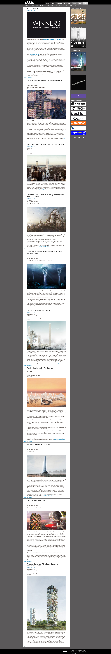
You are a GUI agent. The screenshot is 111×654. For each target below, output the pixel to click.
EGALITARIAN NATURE (34, 54)
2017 (63, 5)
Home (47, 3)
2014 (75, 5)
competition (67, 3)
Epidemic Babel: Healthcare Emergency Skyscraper (44, 80)
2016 (67, 5)
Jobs (85, 3)
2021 (48, 5)
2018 (59, 5)
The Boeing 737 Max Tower (36, 500)
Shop (80, 3)
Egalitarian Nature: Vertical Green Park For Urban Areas (46, 144)
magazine (59, 3)
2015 (71, 5)
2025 (33, 5)
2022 (44, 5)
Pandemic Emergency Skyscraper (38, 311)
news (53, 3)
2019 (56, 5)
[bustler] (79, 113)
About (74, 3)
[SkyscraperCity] (79, 128)
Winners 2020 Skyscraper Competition (40, 9)
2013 (78, 5)
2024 (37, 5)
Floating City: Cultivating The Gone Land (40, 368)
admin (29, 10)
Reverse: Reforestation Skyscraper (39, 444)
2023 (40, 5)
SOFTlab (76, 653)
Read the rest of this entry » (43, 189)
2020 (52, 5)
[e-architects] (79, 123)
